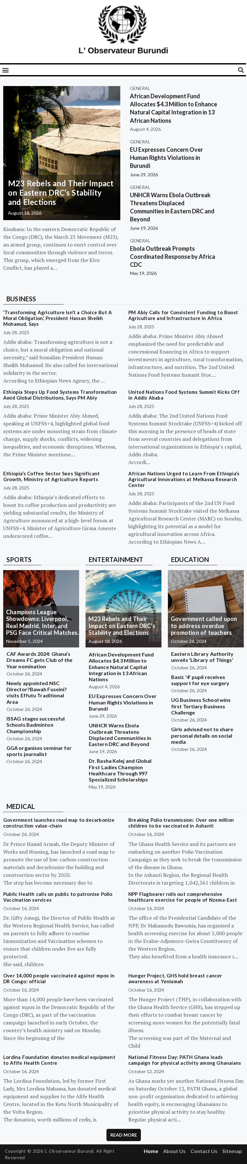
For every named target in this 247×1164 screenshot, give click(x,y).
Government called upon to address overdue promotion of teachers (204, 625)
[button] (5, 69)
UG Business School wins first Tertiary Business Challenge (201, 706)
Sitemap (232, 1151)
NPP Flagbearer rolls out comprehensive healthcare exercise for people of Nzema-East (182, 897)
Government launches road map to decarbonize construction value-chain (59, 823)
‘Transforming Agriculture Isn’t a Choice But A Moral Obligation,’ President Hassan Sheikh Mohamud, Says (57, 318)
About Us (174, 1151)
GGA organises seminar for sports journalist (39, 751)
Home (151, 1151)
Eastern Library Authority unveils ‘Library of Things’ (202, 657)
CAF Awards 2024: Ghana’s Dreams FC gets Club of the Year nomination (39, 660)
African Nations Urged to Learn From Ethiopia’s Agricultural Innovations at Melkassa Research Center (183, 479)
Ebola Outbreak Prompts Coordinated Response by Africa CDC (172, 256)
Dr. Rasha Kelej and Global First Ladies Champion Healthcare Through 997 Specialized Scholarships (120, 770)
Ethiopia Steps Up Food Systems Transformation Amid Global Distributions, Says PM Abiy (60, 395)
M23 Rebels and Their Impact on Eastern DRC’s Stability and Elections (61, 193)
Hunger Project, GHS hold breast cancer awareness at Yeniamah (175, 978)
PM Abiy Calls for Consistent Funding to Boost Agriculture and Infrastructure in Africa (183, 315)
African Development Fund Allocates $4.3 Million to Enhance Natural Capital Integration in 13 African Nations (121, 666)
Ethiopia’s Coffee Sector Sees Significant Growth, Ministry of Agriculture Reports (51, 476)
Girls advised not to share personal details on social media (202, 735)
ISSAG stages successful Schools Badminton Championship (35, 724)
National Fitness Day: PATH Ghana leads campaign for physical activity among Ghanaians (184, 1060)
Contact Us (203, 1151)
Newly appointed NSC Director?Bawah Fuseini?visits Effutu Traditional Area (36, 692)
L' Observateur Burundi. (70, 1151)
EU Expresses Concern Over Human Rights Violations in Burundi (166, 157)
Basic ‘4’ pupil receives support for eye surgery (200, 680)
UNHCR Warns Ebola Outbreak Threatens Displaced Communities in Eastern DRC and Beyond (120, 734)
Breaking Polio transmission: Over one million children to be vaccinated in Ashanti (181, 823)
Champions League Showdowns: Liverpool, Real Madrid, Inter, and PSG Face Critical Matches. (42, 622)
